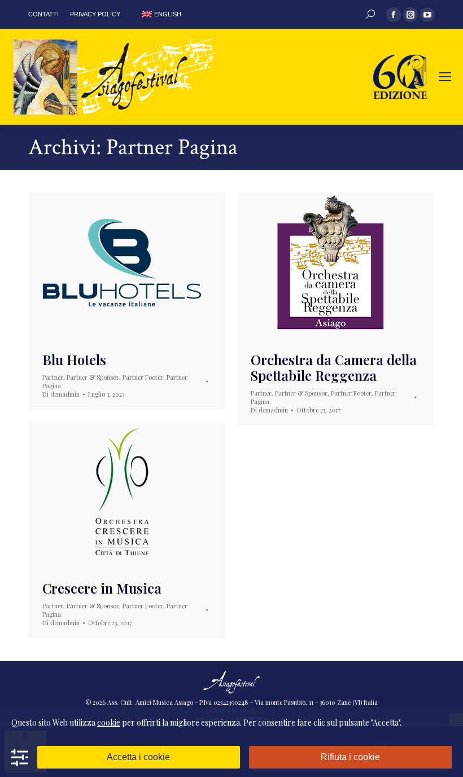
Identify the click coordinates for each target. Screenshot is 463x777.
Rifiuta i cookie (350, 757)
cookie (108, 722)
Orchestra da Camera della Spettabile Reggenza (334, 367)
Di (61, 394)
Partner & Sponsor (93, 377)
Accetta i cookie (138, 757)
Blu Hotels (74, 359)
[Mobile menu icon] (445, 77)
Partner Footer (143, 377)
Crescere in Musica (101, 588)
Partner (52, 377)
